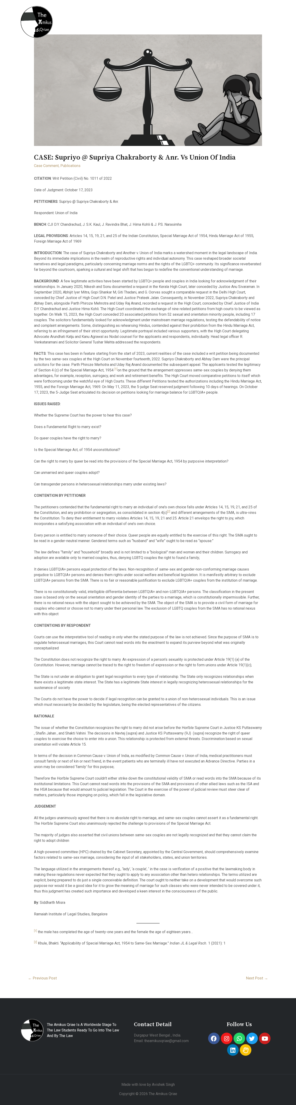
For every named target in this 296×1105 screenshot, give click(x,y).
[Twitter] (252, 1038)
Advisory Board (200, 16)
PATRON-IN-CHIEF (121, 16)
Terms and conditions (138, 27)
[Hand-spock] (245, 1050)
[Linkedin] (233, 1050)
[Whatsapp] (239, 1038)
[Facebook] (214, 1038)
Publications (235, 16)
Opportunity (73, 27)
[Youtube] (265, 1038)
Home (67, 16)
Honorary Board (162, 16)
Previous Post (42, 978)
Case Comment (46, 166)
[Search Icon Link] (170, 27)
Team (104, 27)
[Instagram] (226, 1038)
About (88, 16)
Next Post (257, 978)
